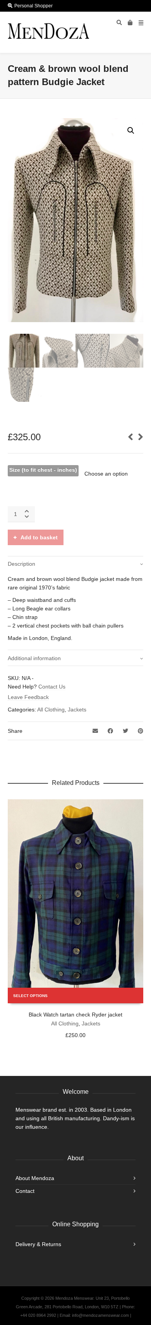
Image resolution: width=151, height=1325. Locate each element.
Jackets (77, 709)
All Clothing (51, 709)
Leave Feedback (28, 697)
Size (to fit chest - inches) (43, 470)
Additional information (34, 658)
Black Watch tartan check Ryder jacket (75, 1014)
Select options (30, 996)
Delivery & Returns (38, 1244)
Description (21, 564)
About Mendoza (34, 1178)
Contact (24, 1191)
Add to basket (39, 537)
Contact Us (51, 686)
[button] (131, 131)
